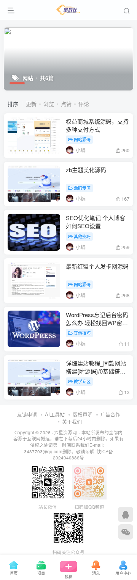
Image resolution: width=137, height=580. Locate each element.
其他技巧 (82, 236)
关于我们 (72, 421)
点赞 (66, 104)
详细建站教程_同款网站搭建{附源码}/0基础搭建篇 (96, 371)
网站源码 (82, 139)
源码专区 (82, 188)
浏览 (48, 104)
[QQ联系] (125, 514)
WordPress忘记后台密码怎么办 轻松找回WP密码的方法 (97, 323)
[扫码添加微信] (125, 532)
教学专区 (82, 381)
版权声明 (82, 414)
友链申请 (27, 414)
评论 (83, 104)
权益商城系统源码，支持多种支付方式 (97, 125)
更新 (31, 104)
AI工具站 (55, 414)
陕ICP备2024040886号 (83, 454)
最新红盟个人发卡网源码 (97, 266)
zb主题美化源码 (86, 170)
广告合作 (110, 414)
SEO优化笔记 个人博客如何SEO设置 (95, 222)
